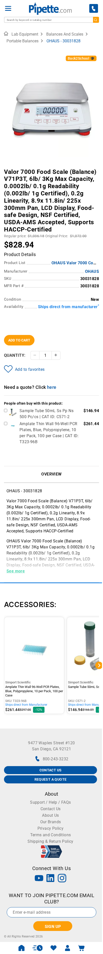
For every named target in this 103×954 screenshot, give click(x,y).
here (51, 387)
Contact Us (50, 808)
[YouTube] (39, 879)
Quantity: (15, 355)
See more (15, 571)
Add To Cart (19, 340)
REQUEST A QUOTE (50, 779)
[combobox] (51, 20)
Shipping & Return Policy (51, 841)
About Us (50, 815)
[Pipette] (50, 8)
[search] (96, 20)
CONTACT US (51, 770)
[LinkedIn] (50, 879)
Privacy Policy (51, 828)
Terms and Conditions (50, 834)
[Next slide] (95, 168)
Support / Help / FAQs (50, 802)
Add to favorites (29, 369)
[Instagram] (62, 879)
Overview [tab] (51, 474)
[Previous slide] (8, 168)
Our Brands (50, 821)
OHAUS (92, 271)
